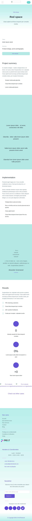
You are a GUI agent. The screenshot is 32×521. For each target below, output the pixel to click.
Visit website (15, 53)
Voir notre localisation (10, 466)
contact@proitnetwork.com (11, 464)
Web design (16, 12)
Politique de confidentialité (9, 432)
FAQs (3, 436)
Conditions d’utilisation (8, 434)
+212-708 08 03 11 (9, 461)
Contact (4, 424)
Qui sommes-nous (7, 420)
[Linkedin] (14, 508)
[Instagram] (10, 508)
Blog (3, 427)
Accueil (4, 418)
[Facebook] (6, 508)
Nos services (5, 422)
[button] (2, 2)
